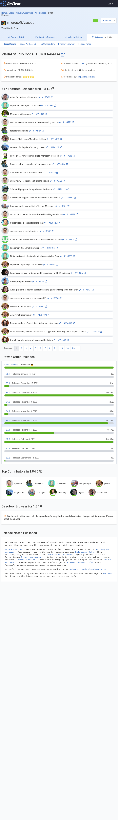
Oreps (11, 13)
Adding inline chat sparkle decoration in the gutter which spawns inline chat (44, 290)
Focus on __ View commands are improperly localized (34, 156)
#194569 (68, 323)
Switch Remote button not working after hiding (31, 340)
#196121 (61, 189)
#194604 (62, 340)
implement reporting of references (26, 265)
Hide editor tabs (84, 552)
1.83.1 (83, 63)
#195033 (68, 256)
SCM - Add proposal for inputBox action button (31, 189)
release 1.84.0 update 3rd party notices (27, 147)
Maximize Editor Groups (60, 554)
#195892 (69, 198)
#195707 (41, 315)
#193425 (46, 97)
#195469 (47, 231)
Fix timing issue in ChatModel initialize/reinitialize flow (34, 256)
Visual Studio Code (24, 13)
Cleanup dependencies (20, 281)
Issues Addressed (28, 44)
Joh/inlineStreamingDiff (21, 315)
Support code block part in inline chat (26, 223)
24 (67, 348)
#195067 (61, 164)
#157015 (68, 156)
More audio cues (13, 549)
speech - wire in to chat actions (24, 231)
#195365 (55, 298)
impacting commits (87, 77)
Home (4, 13)
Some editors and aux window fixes (26, 172)
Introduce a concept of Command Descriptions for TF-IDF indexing (40, 273)
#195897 (40, 306)
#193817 (51, 248)
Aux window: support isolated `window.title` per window (35, 198)
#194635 (49, 105)
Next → (75, 348)
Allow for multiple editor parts (23, 97)
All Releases (40, 13)
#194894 (40, 114)
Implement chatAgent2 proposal (25, 105)
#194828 (71, 214)
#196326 (55, 147)
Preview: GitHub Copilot (80, 562)
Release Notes (84, 44)
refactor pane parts (19, 131)
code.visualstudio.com (94, 569)
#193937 (79, 273)
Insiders (107, 573)
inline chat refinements (20, 306)
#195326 (51, 172)
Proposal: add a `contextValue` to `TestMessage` (32, 206)
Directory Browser (66, 44)
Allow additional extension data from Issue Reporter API (35, 239)
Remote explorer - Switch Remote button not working (34, 323)
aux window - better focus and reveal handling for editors (36, 214)
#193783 (51, 265)
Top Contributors (47, 44)
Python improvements (32, 557)
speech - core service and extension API (28, 298)
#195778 (58, 181)
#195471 (87, 290)
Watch (108, 20)
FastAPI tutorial (26, 560)
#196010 (95, 331)
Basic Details (10, 44)
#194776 (67, 122)
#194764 (37, 131)
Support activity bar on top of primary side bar (31, 164)
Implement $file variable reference (26, 248)
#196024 (55, 139)
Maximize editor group (20, 114)
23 (61, 348)
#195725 (52, 223)
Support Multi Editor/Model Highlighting (28, 139)
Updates (74, 569)
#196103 (70, 239)
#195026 (40, 281)
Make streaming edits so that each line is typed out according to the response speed (48, 331)
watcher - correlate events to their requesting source (34, 122)
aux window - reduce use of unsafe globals (29, 181)
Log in (110, 4)
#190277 (63, 206)
